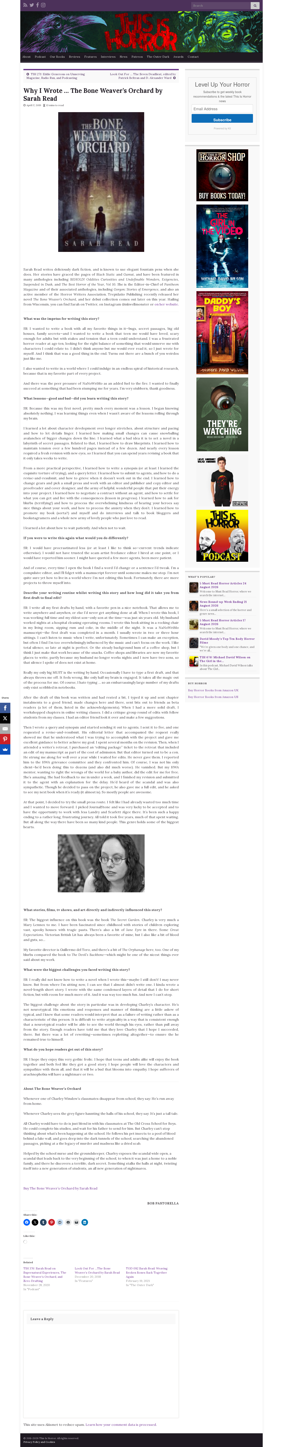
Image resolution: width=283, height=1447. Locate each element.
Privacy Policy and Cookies (39, 1441)
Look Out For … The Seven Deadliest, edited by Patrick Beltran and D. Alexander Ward (143, 76)
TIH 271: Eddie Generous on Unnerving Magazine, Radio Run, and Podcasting (56, 76)
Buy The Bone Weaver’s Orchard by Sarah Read (60, 1188)
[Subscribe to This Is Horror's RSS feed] (25, 4)
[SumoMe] (5, 749)
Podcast (40, 57)
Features (90, 57)
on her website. (167, 304)
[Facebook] (37, 4)
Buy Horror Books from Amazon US (213, 697)
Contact (193, 57)
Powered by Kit (222, 128)
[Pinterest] (5, 739)
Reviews (74, 57)
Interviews (108, 57)
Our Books (57, 57)
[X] (5, 718)
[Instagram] (43, 4)
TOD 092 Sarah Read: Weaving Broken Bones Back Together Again (147, 1273)
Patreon (137, 57)
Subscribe (222, 120)
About (26, 57)
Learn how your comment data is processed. (121, 1424)
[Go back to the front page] (141, 31)
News (123, 57)
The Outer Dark (158, 57)
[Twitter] (31, 4)
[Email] (5, 729)
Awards (178, 57)
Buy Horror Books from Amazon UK (213, 690)
